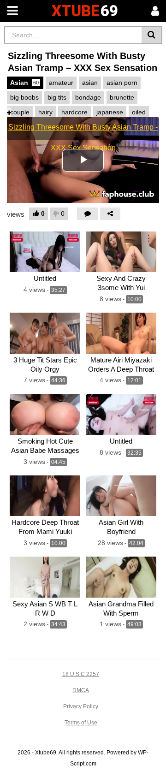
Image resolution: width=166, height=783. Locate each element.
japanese (109, 112)
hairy (45, 112)
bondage (88, 97)
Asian (24, 82)
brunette (122, 97)
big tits (56, 97)
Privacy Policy (80, 706)
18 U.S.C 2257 (80, 674)
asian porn (122, 82)
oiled (139, 112)
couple (20, 112)
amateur (61, 82)
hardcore (74, 112)
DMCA (80, 690)
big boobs (24, 97)
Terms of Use (81, 722)
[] (152, 35)
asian (90, 82)
